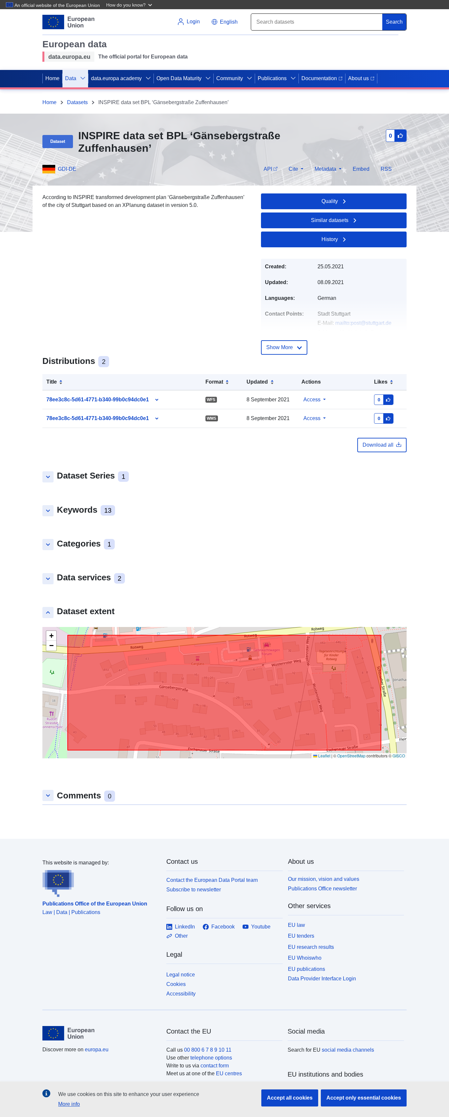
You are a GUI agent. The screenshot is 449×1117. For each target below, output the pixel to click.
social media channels (348, 1050)
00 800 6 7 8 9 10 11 (207, 1050)
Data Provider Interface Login (322, 978)
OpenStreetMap (351, 755)
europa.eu (96, 1049)
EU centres (229, 1073)
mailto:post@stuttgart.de (363, 323)
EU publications (306, 969)
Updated (257, 382)
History (329, 239)
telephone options (211, 1058)
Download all (378, 445)
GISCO (398, 755)
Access (311, 399)
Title (51, 382)
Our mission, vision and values (323, 879)
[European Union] (100, 1033)
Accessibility (181, 993)
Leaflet (323, 755)
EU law (296, 925)
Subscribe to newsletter (193, 889)
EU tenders (301, 936)
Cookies (176, 984)
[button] (129, 4)
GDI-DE (67, 169)
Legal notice (180, 974)
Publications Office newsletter (322, 888)
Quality (329, 201)
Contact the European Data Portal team (212, 880)
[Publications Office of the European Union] (100, 882)
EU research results (311, 947)
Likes (381, 382)
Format (214, 382)
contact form (215, 1065)
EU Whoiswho (304, 958)
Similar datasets (329, 220)
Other (181, 936)
